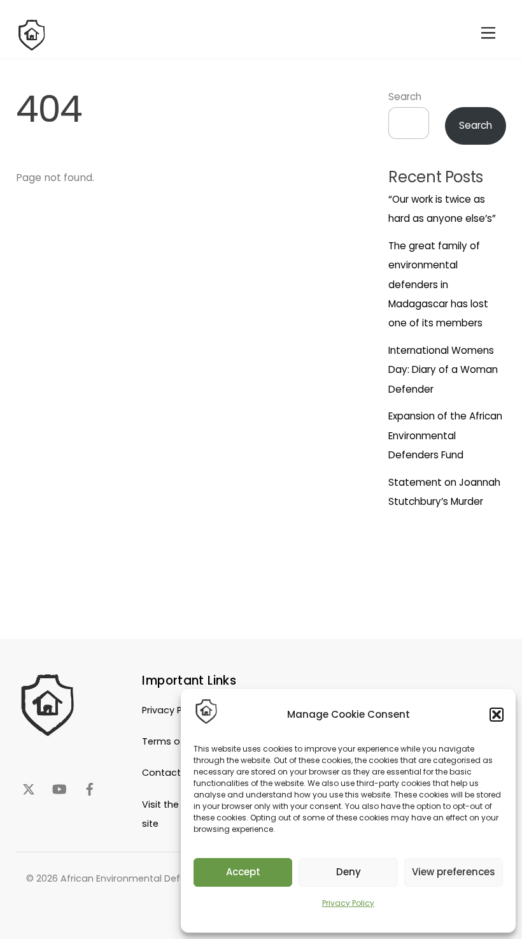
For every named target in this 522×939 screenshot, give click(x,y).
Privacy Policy (348, 903)
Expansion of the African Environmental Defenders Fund (445, 435)
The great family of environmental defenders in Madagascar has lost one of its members (438, 284)
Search (404, 96)
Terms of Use (172, 741)
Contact (161, 772)
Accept (243, 871)
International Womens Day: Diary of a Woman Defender (443, 370)
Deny (348, 871)
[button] (496, 714)
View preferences (453, 871)
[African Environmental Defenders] (32, 45)
